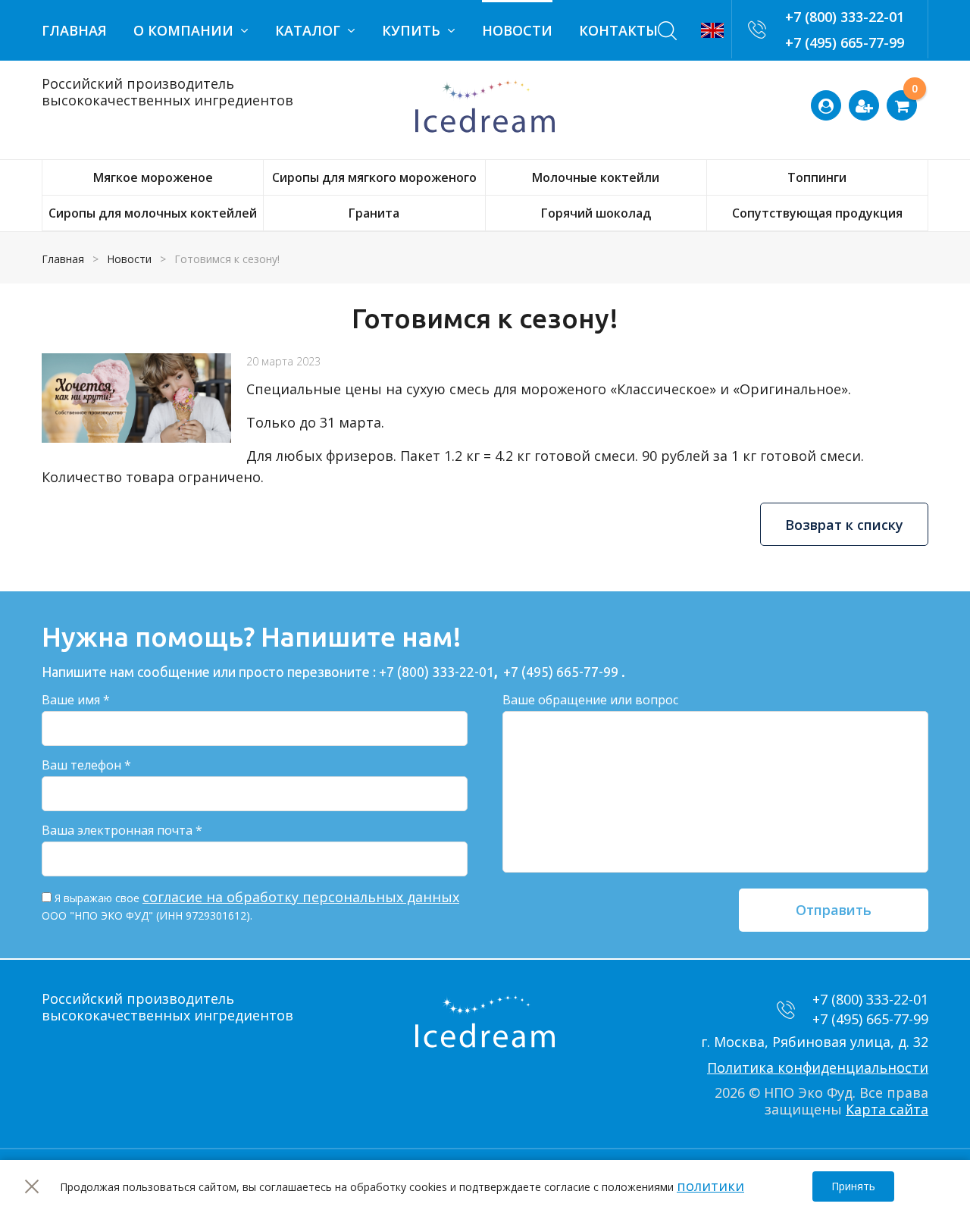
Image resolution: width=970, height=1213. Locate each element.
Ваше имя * (76, 699)
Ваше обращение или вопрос (590, 699)
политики (710, 1186)
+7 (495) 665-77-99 (844, 42)
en (712, 30)
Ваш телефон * (86, 765)
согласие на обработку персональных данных (300, 897)
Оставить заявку (920, 92)
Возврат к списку (844, 525)
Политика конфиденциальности (817, 1067)
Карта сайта (887, 1109)
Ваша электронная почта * (122, 830)
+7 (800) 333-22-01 (844, 17)
